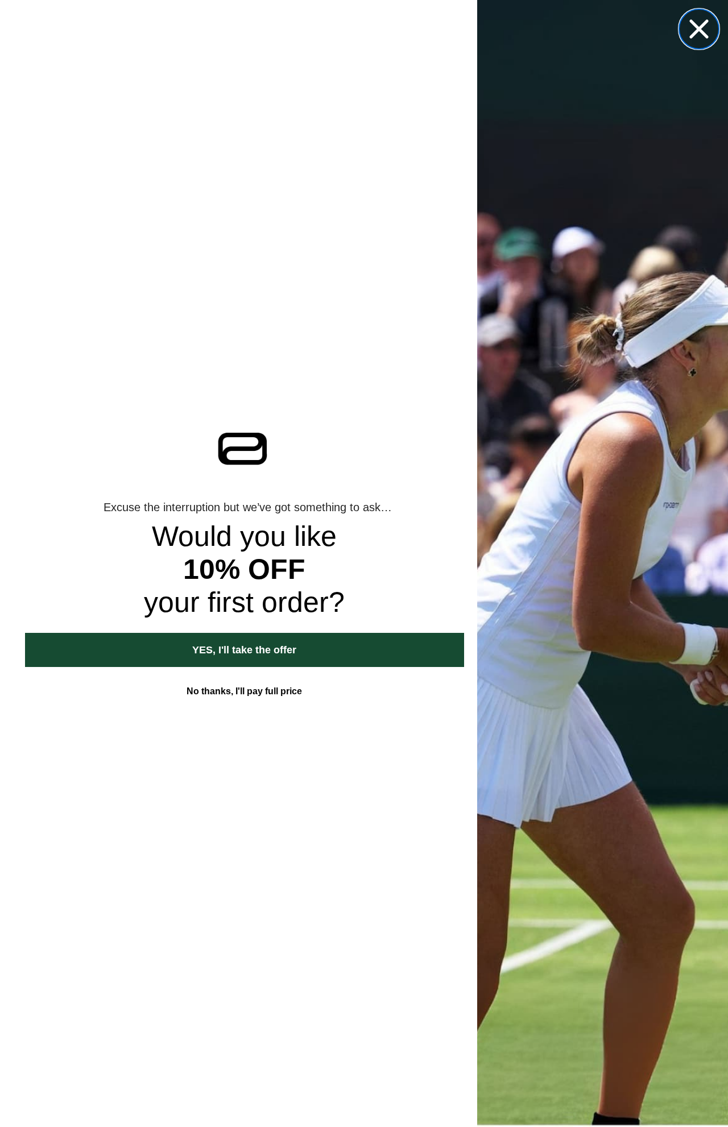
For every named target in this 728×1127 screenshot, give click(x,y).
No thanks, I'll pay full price (244, 691)
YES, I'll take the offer (244, 650)
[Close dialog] (699, 29)
